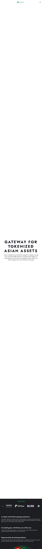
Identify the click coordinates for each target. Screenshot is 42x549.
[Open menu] (40, 2)
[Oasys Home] (20, 2)
